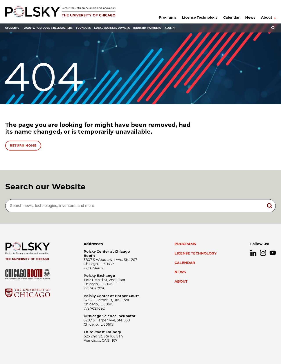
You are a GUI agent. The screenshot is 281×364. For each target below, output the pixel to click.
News (250, 17)
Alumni (170, 27)
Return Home (23, 145)
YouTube (273, 253)
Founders (83, 27)
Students (12, 27)
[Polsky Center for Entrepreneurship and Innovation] (60, 11)
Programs (168, 17)
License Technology (200, 17)
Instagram (263, 253)
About (266, 17)
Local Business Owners (112, 27)
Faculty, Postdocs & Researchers (47, 27)
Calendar (231, 17)
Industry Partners (147, 27)
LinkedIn (253, 253)
